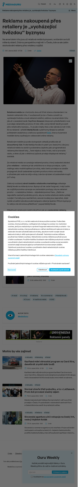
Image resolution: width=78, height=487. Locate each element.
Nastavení (12, 270)
